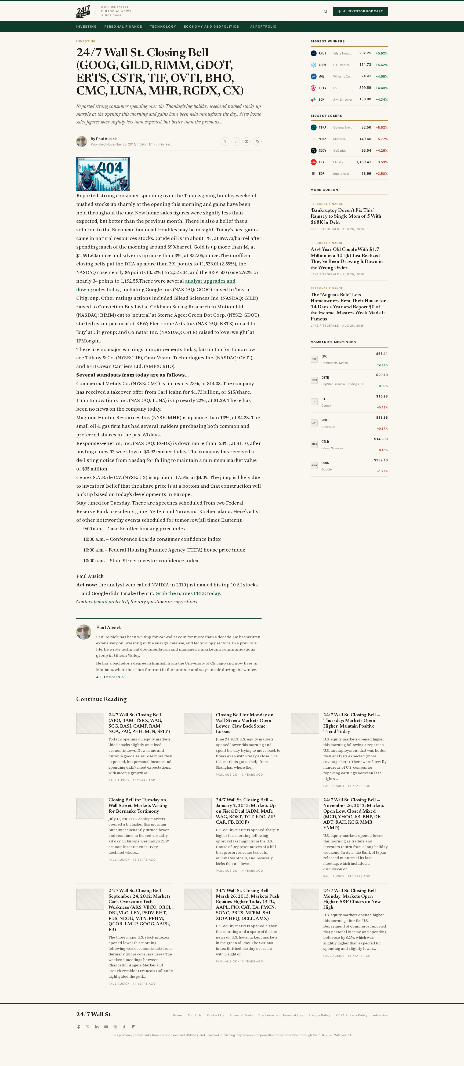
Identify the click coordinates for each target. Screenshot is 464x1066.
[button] (325, 11)
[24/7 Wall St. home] (83, 11)
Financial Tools (241, 1015)
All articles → (110, 677)
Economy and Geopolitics (211, 26)
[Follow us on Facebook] (78, 1026)
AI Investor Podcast (363, 11)
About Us (194, 1015)
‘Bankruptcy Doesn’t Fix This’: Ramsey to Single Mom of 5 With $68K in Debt (346, 216)
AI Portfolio (263, 26)
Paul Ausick (106, 139)
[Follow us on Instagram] (115, 1026)
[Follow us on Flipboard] (133, 1026)
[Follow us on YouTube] (106, 1026)
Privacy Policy (320, 1015)
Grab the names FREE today (187, 593)
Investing (86, 26)
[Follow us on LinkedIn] (97, 1026)
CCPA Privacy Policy (352, 1015)
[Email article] (246, 141)
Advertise (380, 1015)
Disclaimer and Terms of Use (280, 1015)
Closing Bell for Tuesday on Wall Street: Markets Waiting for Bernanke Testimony (138, 806)
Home (177, 1015)
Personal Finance (123, 26)
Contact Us (215, 1015)
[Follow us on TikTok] (124, 1026)
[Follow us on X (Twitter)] (87, 1026)
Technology (163, 26)
